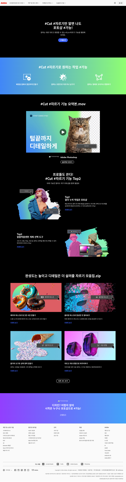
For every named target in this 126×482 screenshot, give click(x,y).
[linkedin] (25, 470)
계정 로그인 (107, 430)
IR (105, 445)
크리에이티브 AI (6, 430)
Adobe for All (108, 455)
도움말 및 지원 (60, 3)
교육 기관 (56, 430)
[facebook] (15, 470)
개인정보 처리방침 (82, 470)
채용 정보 (107, 435)
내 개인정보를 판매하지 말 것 (108, 470)
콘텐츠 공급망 (31, 433)
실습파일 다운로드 (67, 162)
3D (3, 443)
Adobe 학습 (82, 438)
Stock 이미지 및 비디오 (8, 448)
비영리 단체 (56, 433)
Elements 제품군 (7, 445)
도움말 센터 (82, 430)
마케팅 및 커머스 (47, 3)
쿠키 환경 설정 (97, 470)
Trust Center (107, 450)
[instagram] (18, 470)
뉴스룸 (106, 440)
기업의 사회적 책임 (109, 443)
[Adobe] (4, 3)
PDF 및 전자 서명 (33, 3)
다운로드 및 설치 (83, 433)
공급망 (106, 448)
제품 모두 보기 (6, 450)
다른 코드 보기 (63, 381)
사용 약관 (90, 470)
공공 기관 (56, 435)
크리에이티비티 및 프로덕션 (34, 438)
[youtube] (28, 470)
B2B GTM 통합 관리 (33, 440)
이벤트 (106, 438)
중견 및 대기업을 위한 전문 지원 (86, 440)
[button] (114, 2)
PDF (4, 440)
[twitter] (22, 470)
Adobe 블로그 (108, 458)
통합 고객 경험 (31, 435)
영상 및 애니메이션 (7, 438)
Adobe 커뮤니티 (83, 435)
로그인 (120, 3)
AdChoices (120, 470)
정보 (106, 433)
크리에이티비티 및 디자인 (16, 3)
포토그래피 (5, 433)
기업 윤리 (107, 453)
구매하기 (63, 40)
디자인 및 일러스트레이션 (9, 435)
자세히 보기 (68, 209)
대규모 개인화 (31, 430)
